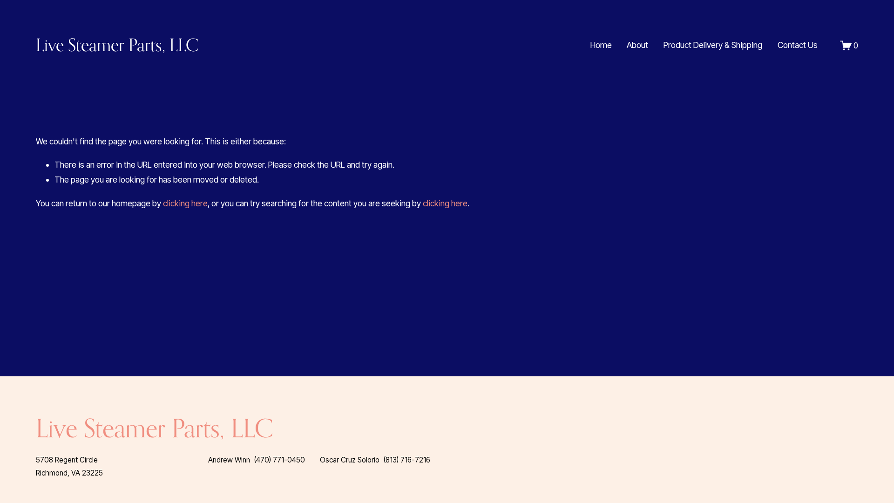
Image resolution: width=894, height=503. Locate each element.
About (637, 45)
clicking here (185, 203)
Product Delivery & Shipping (713, 45)
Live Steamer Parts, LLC (117, 44)
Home (601, 45)
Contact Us (798, 45)
